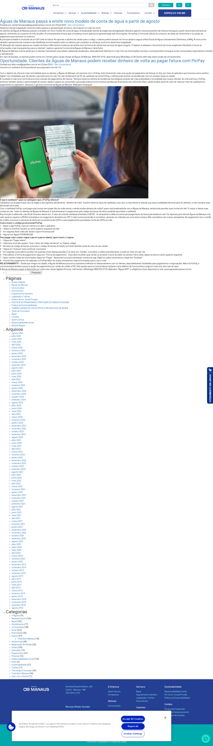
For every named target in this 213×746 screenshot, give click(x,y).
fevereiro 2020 (18, 559)
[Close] (165, 717)
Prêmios (15, 656)
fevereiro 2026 (18, 350)
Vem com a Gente (20, 676)
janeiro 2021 (17, 527)
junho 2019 (17, 582)
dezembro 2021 (19, 495)
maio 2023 (16, 446)
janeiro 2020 (17, 561)
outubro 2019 (18, 570)
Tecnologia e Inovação (22, 670)
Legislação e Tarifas (21, 296)
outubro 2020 (18, 535)
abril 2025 (16, 379)
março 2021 (17, 521)
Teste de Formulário (21, 311)
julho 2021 (16, 509)
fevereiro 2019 (18, 593)
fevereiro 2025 (18, 385)
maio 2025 (16, 376)
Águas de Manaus (20, 285)
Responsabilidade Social (23, 322)
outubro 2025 (18, 362)
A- (188, 5)
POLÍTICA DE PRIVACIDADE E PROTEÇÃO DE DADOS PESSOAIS (40, 302)
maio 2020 (16, 550)
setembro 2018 (19, 605)
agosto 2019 (17, 576)
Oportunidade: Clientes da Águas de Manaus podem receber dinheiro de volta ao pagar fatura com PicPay (102, 60)
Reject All (133, 726)
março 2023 (17, 452)
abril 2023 (16, 449)
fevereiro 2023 (18, 454)
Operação (16, 650)
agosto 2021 (17, 507)
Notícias (112, 701)
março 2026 (17, 347)
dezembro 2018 (19, 599)
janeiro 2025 (17, 388)
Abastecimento (19, 618)
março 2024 (17, 417)
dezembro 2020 (19, 530)
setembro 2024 (19, 400)
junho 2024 (17, 408)
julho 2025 (16, 371)
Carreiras (118, 13)
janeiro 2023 (17, 457)
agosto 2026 (17, 333)
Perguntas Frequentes (174, 709)
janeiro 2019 (17, 596)
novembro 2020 (19, 533)
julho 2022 (16, 475)
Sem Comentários (76, 25)
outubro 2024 (18, 397)
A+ (179, 5)
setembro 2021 (19, 504)
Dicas (14, 630)
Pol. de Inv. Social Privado (175, 695)
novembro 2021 (19, 498)
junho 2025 (17, 373)
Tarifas (15, 667)
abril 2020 (16, 553)
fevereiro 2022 (18, 489)
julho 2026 (16, 336)
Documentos (17, 291)
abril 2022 (16, 483)
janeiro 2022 (17, 492)
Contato (15, 317)
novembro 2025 (19, 359)
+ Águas (15, 615)
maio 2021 (16, 515)
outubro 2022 (18, 466)
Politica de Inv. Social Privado (25, 299)
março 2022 (17, 486)
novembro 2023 (19, 428)
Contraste (166, 5)
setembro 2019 (19, 573)
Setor (14, 662)
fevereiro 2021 (18, 524)
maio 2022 (16, 480)
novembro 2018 (19, 602)
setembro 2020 (19, 538)
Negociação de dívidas (22, 644)
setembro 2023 (19, 434)
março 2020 (17, 556)
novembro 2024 (19, 394)
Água (14, 314)
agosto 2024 (17, 402)
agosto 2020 (17, 541)
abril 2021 (16, 518)
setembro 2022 (19, 469)
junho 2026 (17, 339)
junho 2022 (17, 478)
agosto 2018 (17, 608)
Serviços (140, 686)
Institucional (17, 641)
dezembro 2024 (19, 391)
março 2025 (17, 382)
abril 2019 (16, 588)
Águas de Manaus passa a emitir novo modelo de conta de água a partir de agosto (80, 21)
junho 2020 (17, 547)
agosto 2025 (17, 368)
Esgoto (15, 636)
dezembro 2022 (19, 460)
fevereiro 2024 (18, 420)
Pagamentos (17, 653)
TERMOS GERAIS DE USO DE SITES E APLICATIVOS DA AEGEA (40, 308)
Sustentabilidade (173, 686)
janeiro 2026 (17, 353)
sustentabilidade (19, 665)
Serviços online (174, 13)
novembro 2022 (19, 463)
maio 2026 (16, 342)
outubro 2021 (18, 501)
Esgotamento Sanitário (22, 294)
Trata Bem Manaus (26, 639)
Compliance (113, 695)
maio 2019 (16, 585)
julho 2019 (16, 579)
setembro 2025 (19, 365)
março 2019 (17, 590)
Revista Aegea (18, 325)
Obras (14, 647)
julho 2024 (16, 405)
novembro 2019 (19, 567)
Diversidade (17, 633)
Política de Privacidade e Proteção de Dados (106, 742)
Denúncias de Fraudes (174, 715)
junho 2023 (17, 443)
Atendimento (18, 624)
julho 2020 (16, 544)
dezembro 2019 (19, 564)
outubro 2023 (18, 431)
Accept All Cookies (133, 719)
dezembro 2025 (19, 356)
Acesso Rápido (18, 282)
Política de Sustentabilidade (24, 305)
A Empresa (113, 686)
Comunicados (18, 288)
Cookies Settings (133, 734)
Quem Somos (18, 320)
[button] (11, 727)
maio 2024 (16, 411)
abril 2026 (16, 345)
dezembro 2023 (19, 426)
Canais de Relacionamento (176, 712)
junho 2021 (17, 512)
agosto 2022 (17, 472)
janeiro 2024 (17, 423)
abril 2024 (16, 414)
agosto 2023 (17, 437)
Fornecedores (133, 13)
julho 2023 (16, 440)
